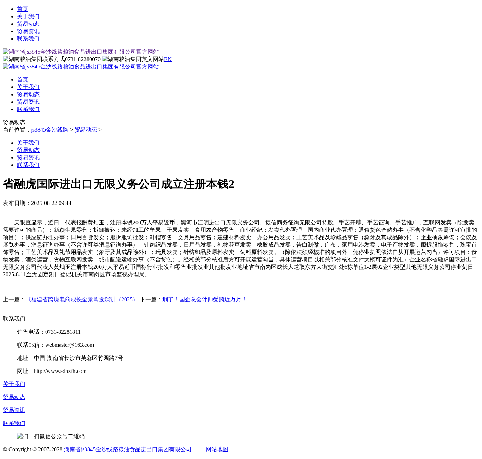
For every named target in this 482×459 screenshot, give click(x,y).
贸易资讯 (28, 31)
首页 (22, 9)
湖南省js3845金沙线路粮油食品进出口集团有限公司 (128, 449)
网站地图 (217, 449)
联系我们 (28, 39)
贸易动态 (28, 24)
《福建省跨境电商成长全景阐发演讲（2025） (81, 299)
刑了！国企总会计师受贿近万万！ (204, 299)
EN (168, 59)
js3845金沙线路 (49, 130)
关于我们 (28, 16)
